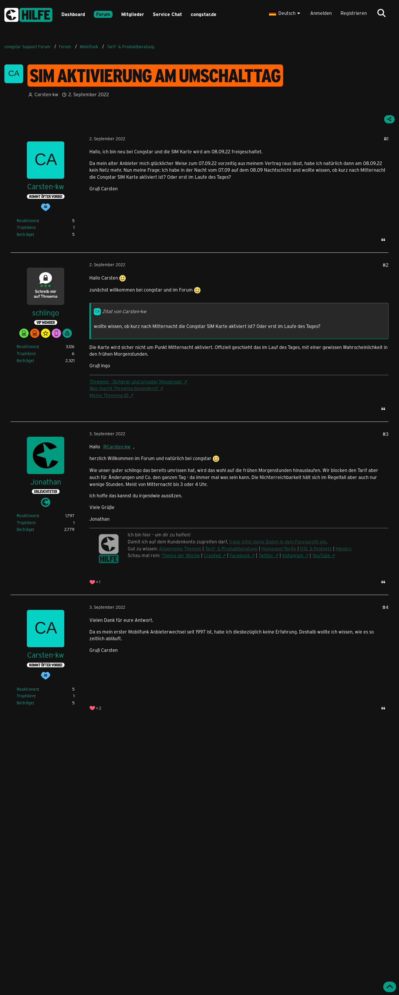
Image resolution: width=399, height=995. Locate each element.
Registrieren (354, 13)
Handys (343, 548)
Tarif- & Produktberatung (231, 548)
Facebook (240, 555)
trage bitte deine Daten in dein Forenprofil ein (277, 541)
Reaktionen (27, 220)
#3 (385, 434)
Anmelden (321, 13)
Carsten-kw (46, 94)
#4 (385, 607)
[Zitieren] (383, 240)
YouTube (321, 555)
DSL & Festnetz (316, 548)
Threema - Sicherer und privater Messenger (135, 381)
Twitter (266, 555)
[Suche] (381, 13)
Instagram (292, 555)
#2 (385, 265)
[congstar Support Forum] (28, 14)
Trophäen (25, 227)
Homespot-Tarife (278, 548)
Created (212, 555)
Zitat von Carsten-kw (124, 311)
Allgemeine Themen (180, 548)
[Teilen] (389, 119)
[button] (285, 13)
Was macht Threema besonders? (123, 388)
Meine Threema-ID (109, 395)
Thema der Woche (181, 555)
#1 (386, 139)
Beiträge (25, 234)
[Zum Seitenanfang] (389, 987)
